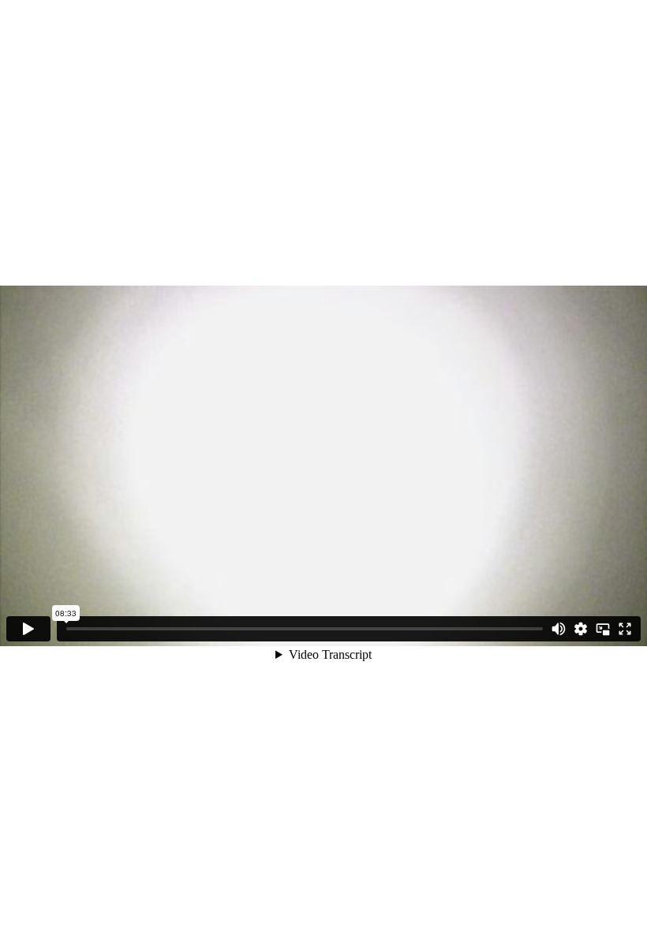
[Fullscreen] (624, 628)
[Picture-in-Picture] (602, 628)
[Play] (28, 628)
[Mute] (558, 628)
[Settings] (580, 628)
